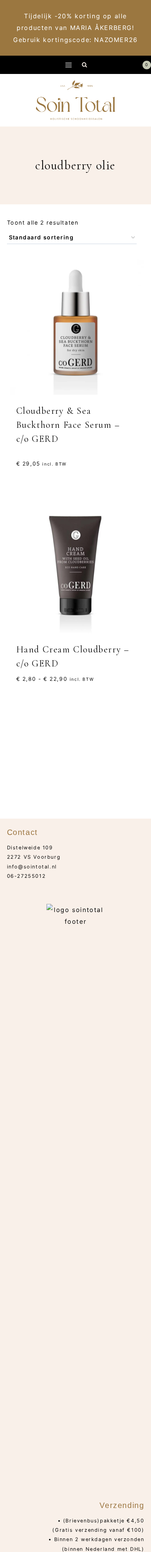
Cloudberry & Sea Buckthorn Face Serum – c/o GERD (68, 425)
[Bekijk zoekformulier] (84, 65)
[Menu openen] (69, 65)
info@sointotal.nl (32, 867)
